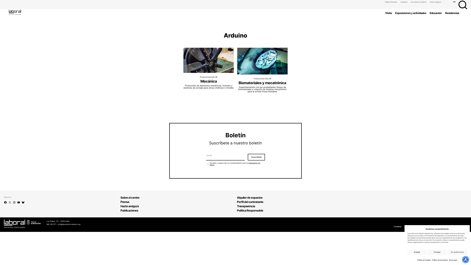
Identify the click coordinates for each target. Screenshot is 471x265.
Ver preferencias (457, 252)
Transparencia (246, 206)
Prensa (124, 202)
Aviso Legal (453, 260)
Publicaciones (129, 210)
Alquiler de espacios (249, 197)
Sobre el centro (129, 197)
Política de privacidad (440, 260)
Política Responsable (250, 210)
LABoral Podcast (391, 2)
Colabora (404, 2)
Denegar (437, 252)
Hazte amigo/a (435, 2)
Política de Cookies (424, 260)
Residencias (452, 13)
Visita (388, 13)
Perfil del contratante (250, 202)
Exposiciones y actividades (410, 13)
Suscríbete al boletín (418, 2)
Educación (436, 13)
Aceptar (417, 252)
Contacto (397, 226)
